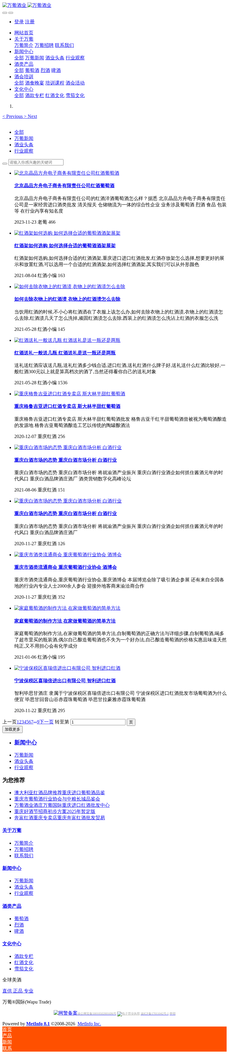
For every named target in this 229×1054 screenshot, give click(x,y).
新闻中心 (11, 868)
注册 (30, 21)
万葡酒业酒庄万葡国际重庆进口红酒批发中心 (62, 805)
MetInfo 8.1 (38, 1023)
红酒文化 (23, 962)
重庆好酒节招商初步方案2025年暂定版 (54, 811)
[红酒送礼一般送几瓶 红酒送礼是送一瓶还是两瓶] (67, 340)
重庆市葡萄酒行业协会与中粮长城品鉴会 (57, 798)
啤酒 (19, 931)
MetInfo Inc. (89, 1023)
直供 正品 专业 (17, 990)
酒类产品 (11, 906)
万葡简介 (23, 843)
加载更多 (12, 729)
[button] (13, 116)
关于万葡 (11, 830)
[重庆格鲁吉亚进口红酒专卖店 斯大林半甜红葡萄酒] (69, 393)
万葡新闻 (23, 138)
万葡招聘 (23, 849)
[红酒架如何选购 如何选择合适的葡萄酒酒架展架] (67, 233)
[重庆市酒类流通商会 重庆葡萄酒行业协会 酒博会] (68, 554)
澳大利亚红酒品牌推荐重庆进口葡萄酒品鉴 (59, 792)
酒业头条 (23, 144)
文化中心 (11, 943)
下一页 (46, 721)
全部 (19, 57)
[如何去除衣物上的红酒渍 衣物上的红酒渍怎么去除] (69, 286)
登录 (19, 21)
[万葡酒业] (114, 5)
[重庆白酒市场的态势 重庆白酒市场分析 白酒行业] (68, 447)
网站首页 (23, 32)
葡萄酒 (21, 918)
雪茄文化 (23, 968)
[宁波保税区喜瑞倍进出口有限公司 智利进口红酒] (67, 668)
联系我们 (23, 855)
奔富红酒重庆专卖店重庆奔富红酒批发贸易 (59, 817)
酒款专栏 (23, 956)
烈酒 (19, 924)
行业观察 (23, 150)
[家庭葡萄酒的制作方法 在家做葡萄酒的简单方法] (67, 608)
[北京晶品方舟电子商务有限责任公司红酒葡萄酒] (66, 173)
